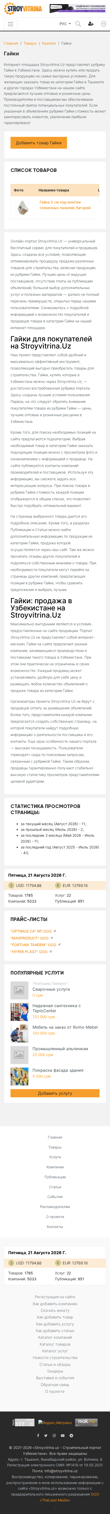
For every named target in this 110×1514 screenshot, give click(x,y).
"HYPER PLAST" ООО (29, 951)
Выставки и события (55, 1377)
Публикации (55, 1177)
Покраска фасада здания (57, 1070)
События (55, 1196)
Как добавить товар (55, 1317)
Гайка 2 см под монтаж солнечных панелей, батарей (65, 205)
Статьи (55, 1187)
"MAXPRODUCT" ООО (29, 938)
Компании (55, 1167)
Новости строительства (55, 1357)
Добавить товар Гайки (39, 142)
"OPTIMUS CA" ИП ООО (31, 931)
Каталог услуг (55, 1350)
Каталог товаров (55, 1344)
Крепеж (49, 43)
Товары (30, 43)
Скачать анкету (55, 1310)
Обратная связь (55, 1384)
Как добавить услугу (55, 1324)
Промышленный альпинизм (60, 1048)
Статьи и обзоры (55, 1364)
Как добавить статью (55, 1330)
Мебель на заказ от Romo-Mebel (65, 1027)
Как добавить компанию (55, 1303)
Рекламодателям (55, 1206)
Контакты (55, 1226)
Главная (11, 43)
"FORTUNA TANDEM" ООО (33, 945)
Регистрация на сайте (55, 1296)
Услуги (55, 1157)
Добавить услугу (55, 1093)
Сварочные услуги (51, 989)
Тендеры (55, 1371)
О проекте (55, 1216)
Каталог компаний (55, 1337)
